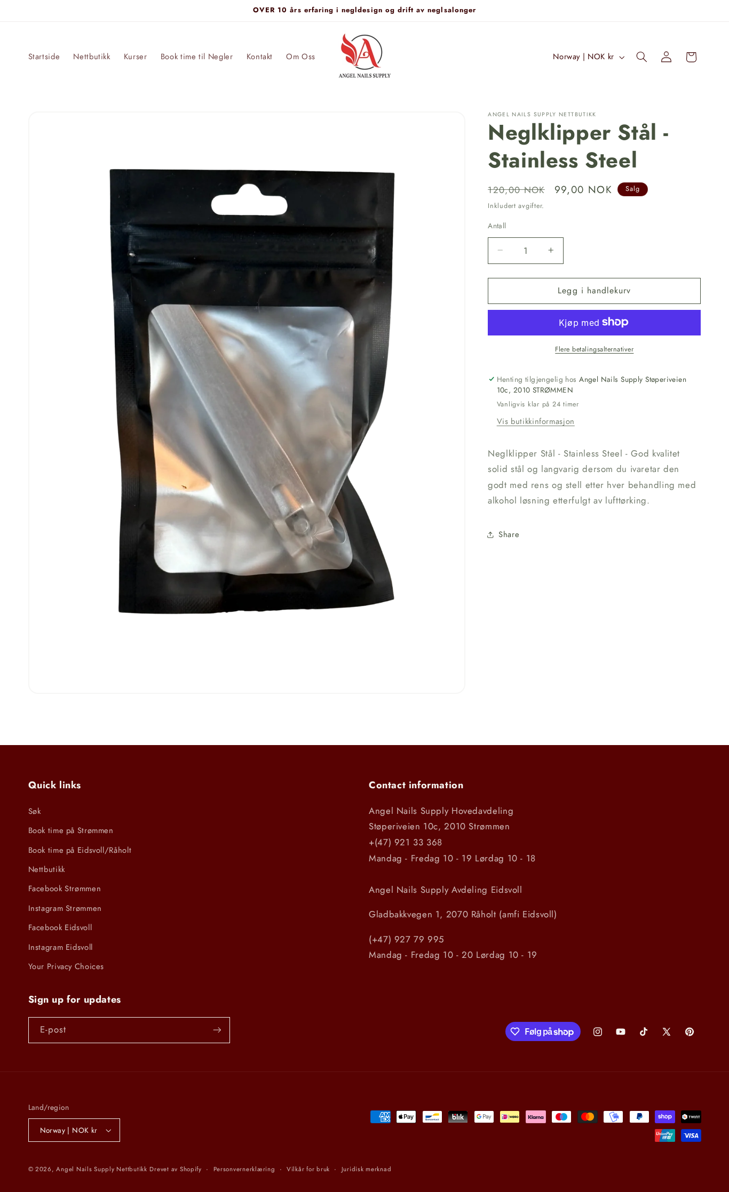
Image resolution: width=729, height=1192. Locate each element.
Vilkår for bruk (308, 1169)
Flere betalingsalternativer (594, 349)
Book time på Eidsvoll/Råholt (80, 850)
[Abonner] (216, 1030)
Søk (34, 811)
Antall (497, 225)
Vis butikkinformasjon (536, 421)
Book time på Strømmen (71, 830)
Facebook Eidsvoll (60, 927)
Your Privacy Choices (66, 966)
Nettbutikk (46, 869)
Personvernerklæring (244, 1169)
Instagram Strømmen (65, 908)
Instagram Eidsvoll (60, 947)
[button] (641, 57)
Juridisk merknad (367, 1169)
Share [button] (508, 534)
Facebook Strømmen (64, 888)
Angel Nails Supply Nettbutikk (101, 1169)
